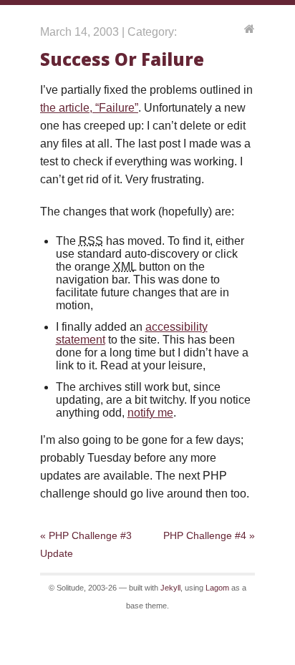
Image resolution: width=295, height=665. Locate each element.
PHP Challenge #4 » (209, 535)
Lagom (217, 587)
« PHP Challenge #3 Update (86, 544)
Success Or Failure (122, 59)
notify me (150, 413)
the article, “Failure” (89, 108)
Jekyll (170, 587)
